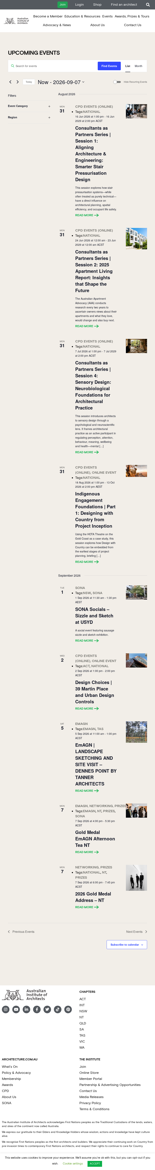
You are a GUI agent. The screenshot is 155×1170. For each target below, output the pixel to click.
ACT (82, 999)
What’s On (10, 1067)
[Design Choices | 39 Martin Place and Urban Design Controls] (136, 660)
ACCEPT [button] (95, 1163)
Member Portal (90, 1079)
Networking (101, 806)
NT (81, 1017)
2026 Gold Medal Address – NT (93, 896)
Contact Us (132, 25)
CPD (5, 1091)
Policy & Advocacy (16, 1073)
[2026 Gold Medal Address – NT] (136, 878)
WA (81, 1047)
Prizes (120, 806)
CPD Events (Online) (94, 107)
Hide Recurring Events (135, 81)
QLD (82, 1023)
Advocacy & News (57, 25)
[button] (148, 5)
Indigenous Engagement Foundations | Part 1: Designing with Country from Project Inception (95, 509)
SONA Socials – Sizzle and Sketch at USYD (94, 615)
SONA (80, 588)
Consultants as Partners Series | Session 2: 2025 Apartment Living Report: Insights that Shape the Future (94, 270)
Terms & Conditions (94, 1109)
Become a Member (48, 16)
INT (82, 1005)
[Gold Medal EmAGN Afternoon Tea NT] (136, 810)
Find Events (109, 66)
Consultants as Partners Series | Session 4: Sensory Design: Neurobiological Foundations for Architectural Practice (93, 385)
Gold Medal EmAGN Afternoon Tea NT (95, 838)
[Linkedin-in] (26, 1009)
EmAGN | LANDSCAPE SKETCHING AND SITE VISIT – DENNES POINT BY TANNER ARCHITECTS (96, 764)
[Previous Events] (10, 82)
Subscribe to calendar (125, 944)
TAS (82, 1035)
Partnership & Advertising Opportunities (110, 1085)
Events (107, 16)
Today (29, 81)
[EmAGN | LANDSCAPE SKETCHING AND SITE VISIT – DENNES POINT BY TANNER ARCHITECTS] (136, 732)
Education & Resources (82, 16)
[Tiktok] (57, 1009)
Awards (7, 1085)
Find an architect (124, 4)
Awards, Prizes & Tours (132, 16)
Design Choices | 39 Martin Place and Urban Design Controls (94, 692)
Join (82, 1067)
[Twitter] (47, 1009)
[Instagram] (5, 1009)
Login (79, 4)
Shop (97, 4)
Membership (11, 1079)
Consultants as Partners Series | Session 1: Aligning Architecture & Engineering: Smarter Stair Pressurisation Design (93, 154)
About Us (97, 25)
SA (81, 1029)
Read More (84, 215)
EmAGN (81, 724)
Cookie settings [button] (73, 1163)
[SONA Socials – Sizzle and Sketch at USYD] (136, 592)
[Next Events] (17, 82)
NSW (83, 1011)
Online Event (104, 472)
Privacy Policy (90, 1103)
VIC (82, 1041)
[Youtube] (16, 1009)
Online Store (89, 1073)
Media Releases (91, 1097)
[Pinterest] (68, 1009)
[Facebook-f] (37, 1009)
